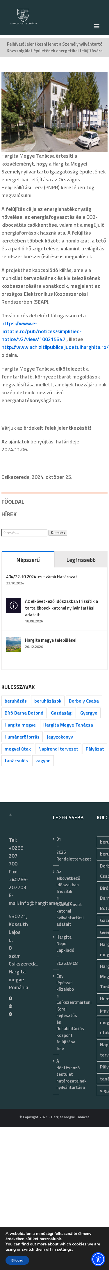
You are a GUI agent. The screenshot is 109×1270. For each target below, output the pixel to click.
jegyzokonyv (60, 736)
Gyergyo (88, 712)
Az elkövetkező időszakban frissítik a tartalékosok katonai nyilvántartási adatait (61, 608)
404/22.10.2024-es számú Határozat (41, 576)
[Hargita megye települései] (13, 641)
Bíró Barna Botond (24, 712)
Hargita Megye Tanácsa (68, 724)
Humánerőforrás (22, 736)
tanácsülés (16, 760)
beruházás (16, 700)
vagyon (43, 760)
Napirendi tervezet (58, 748)
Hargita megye (20, 724)
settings (64, 1249)
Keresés (58, 533)
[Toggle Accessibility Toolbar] (98, 1259)
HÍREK (9, 514)
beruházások (47, 700)
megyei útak (18, 748)
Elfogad (17, 1260)
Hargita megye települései (50, 640)
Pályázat (95, 748)
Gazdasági (62, 712)
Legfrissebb (81, 559)
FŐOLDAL (12, 501)
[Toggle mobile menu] (97, 26)
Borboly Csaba (84, 700)
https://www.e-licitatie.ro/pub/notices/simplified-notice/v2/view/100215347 (41, 331)
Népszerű (28, 559)
